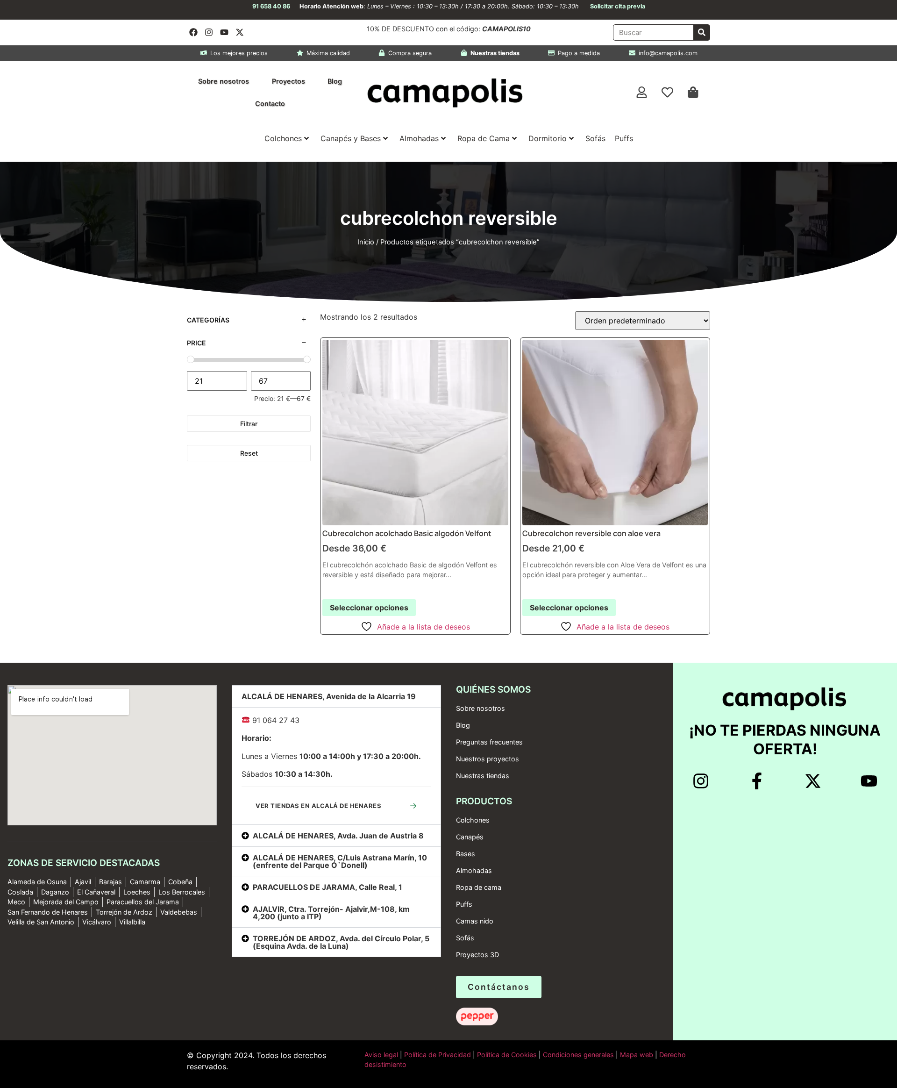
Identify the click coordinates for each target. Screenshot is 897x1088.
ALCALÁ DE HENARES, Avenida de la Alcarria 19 (329, 696)
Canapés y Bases (350, 138)
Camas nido (474, 921)
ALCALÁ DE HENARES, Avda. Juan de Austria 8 (338, 835)
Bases (465, 854)
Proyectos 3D (477, 955)
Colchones (283, 138)
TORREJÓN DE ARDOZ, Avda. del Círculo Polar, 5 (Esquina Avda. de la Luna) (341, 942)
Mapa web (636, 1055)
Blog (334, 81)
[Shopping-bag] (693, 92)
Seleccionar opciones (369, 607)
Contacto (270, 103)
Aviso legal (381, 1055)
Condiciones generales (578, 1055)
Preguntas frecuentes (489, 742)
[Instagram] (208, 32)
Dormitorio (547, 138)
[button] (336, 696)
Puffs (624, 138)
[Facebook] (193, 32)
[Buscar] (701, 32)
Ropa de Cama (483, 138)
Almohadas (419, 138)
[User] (642, 92)
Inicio (365, 242)
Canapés (470, 837)
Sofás (595, 138)
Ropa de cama (478, 887)
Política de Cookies (507, 1055)
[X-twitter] (239, 32)
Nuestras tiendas (482, 776)
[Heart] (667, 92)
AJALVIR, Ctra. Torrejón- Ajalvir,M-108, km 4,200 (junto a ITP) (331, 912)
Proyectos (288, 81)
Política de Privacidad (436, 1055)
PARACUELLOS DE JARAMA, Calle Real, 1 (327, 887)
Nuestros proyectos (487, 759)
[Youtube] (224, 32)
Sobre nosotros (223, 81)
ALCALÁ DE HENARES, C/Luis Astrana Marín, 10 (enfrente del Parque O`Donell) (340, 861)
